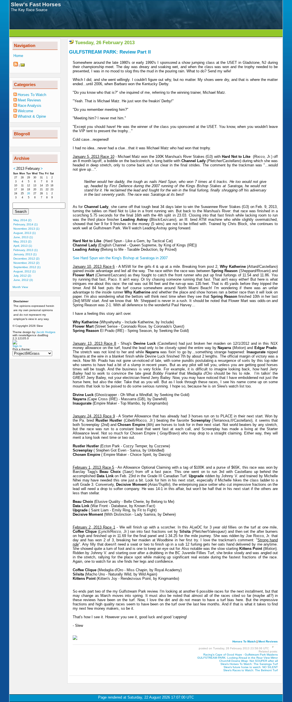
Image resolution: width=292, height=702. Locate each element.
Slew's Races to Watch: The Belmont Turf (250, 670)
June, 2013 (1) (23, 237)
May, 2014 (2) (22, 220)
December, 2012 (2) (26, 258)
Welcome (25, 111)
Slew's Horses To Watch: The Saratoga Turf (249, 664)
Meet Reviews (268, 641)
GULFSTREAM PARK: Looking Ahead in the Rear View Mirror (237, 657)
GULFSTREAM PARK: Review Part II (110, 52)
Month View (20, 287)
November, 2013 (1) (26, 228)
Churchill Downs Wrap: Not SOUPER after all (248, 660)
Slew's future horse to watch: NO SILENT (251, 667)
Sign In (17, 346)
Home (18, 56)
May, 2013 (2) (22, 241)
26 (28, 193)
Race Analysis (29, 105)
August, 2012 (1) (24, 271)
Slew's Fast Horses (36, 4)
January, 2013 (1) (24, 254)
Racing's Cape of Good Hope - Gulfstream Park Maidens (240, 654)
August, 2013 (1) (24, 232)
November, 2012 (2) (26, 262)
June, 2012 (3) (23, 279)
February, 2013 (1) (25, 250)
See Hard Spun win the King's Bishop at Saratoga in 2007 (120, 258)
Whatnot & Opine (32, 116)
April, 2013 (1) (22, 245)
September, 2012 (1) (26, 267)
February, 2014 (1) (25, 224)
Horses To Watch (244, 641)
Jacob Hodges (45, 332)
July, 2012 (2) (22, 275)
